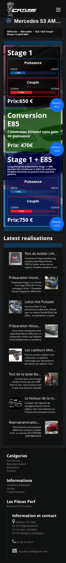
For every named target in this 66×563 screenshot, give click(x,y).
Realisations (13, 467)
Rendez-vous (56, 105)
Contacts (11, 470)
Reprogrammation (16, 464)
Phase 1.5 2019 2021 (18, 34)
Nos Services (13, 460)
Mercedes (26, 31)
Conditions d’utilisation (19, 485)
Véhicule (12, 31)
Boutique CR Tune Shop (19, 506)
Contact (11, 488)
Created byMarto (16, 491)
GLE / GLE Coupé (44, 31)
